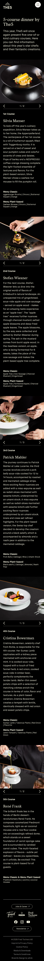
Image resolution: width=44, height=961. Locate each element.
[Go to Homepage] (7, 5)
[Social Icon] (15, 922)
